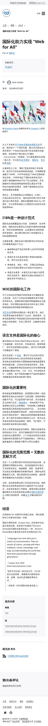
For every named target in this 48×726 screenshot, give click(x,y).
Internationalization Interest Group (20, 626)
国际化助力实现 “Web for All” (16, 31)
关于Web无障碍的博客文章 (27, 144)
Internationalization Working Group (21, 631)
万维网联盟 (23, 719)
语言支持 (7, 312)
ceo (6, 612)
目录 (38, 13)
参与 (27, 495)
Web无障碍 (24, 160)
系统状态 (28, 707)
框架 (19, 355)
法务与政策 (7, 707)
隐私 (9, 163)
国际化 (12, 53)
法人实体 (18, 707)
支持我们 (29, 701)
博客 (12, 25)
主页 (5, 25)
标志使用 (25, 721)
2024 (20, 25)
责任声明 (15, 721)
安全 (43, 160)
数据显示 (23, 402)
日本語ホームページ (37, 2)
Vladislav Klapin (11, 128)
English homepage (18, 2)
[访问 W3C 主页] (6, 13)
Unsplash (34, 128)
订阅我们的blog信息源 (18, 656)
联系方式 (13, 701)
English (8, 67)
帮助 (21, 701)
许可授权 (37, 721)
